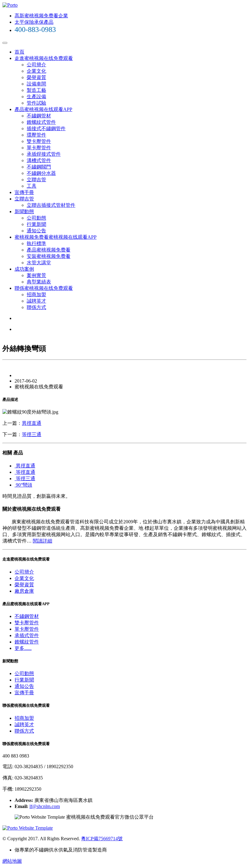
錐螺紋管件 (27, 641)
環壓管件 (36, 134)
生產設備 (36, 96)
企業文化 (36, 71)
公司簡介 (36, 64)
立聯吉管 (36, 179)
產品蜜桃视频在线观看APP (43, 109)
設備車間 (36, 83)
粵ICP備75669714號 (102, 838)
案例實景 (36, 275)
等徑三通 (31, 434)
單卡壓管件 (39, 147)
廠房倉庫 (24, 591)
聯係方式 (36, 307)
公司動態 (36, 217)
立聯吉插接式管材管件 (51, 205)
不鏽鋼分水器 (41, 173)
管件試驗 (36, 103)
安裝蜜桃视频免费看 (48, 256)
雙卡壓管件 (39, 141)
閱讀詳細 (42, 540)
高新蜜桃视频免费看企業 (41, 15)
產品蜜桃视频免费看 (48, 249)
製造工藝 (36, 90)
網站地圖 (12, 861)
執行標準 (36, 243)
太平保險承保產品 (34, 22)
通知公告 (36, 230)
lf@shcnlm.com (44, 806)
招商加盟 (36, 294)
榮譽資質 (36, 77)
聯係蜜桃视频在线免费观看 (44, 288)
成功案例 (24, 269)
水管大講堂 (39, 262)
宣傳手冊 (24, 192)
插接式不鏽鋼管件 (46, 128)
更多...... (23, 648)
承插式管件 (27, 635)
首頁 (19, 51)
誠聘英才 (36, 300)
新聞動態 (24, 211)
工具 (31, 186)
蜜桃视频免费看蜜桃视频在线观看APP (56, 237)
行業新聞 (36, 224)
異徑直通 (31, 423)
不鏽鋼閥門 (39, 166)
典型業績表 (39, 281)
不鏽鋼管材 (39, 115)
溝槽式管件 (39, 160)
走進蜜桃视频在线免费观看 (44, 58)
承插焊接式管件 (44, 154)
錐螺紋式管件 (41, 122)
